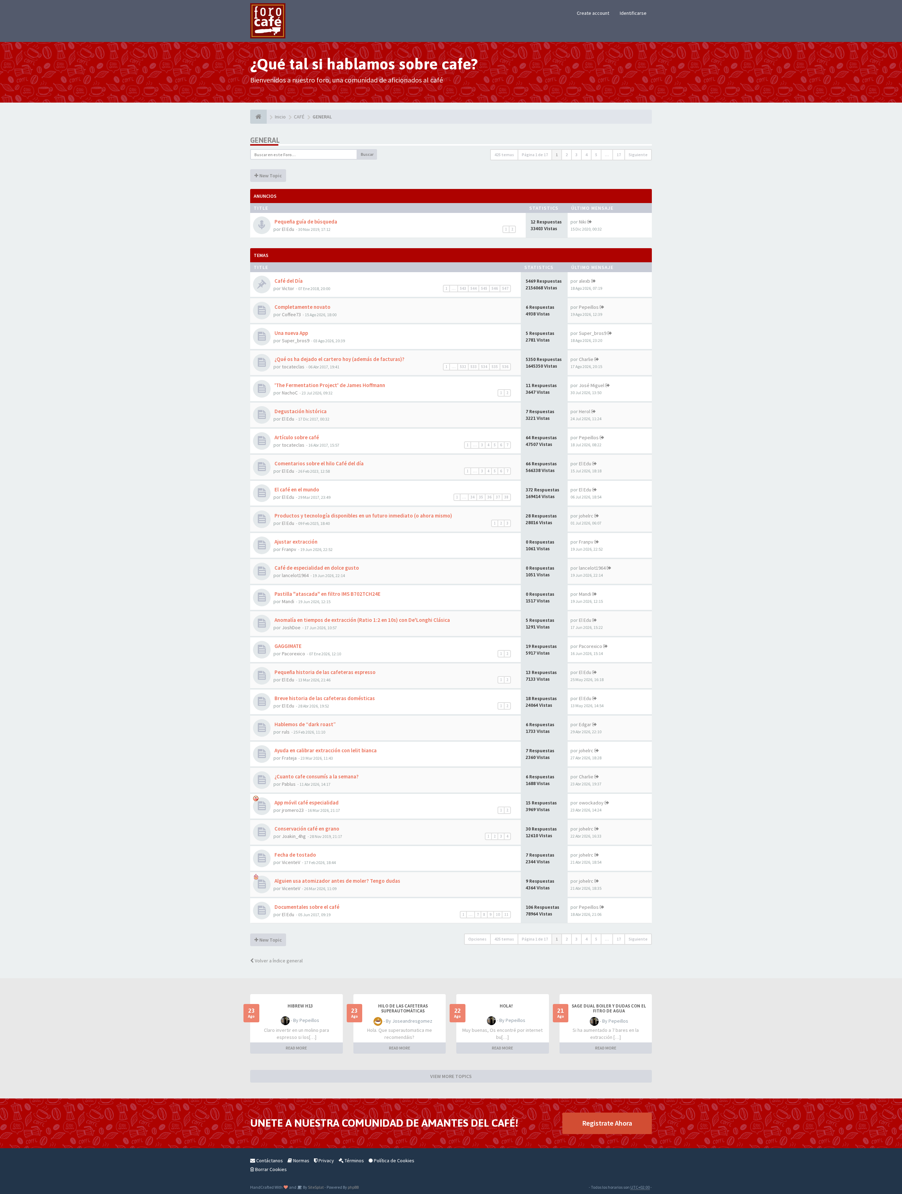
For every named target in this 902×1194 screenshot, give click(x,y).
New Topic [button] (270, 175)
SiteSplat (315, 1187)
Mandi (288, 601)
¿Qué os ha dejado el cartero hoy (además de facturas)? (338, 359)
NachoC (290, 393)
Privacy (325, 1160)
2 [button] (567, 154)
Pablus (289, 784)
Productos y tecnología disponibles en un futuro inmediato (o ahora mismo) (362, 515)
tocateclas (293, 366)
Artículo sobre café (296, 437)
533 (473, 366)
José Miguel (591, 385)
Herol (584, 411)
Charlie (586, 359)
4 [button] (586, 154)
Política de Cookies (393, 1160)
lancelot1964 (295, 575)
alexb (584, 281)
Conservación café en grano (306, 828)
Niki (582, 222)
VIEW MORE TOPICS (451, 1076)
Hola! (506, 1006)
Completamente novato (301, 307)
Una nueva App (290, 333)
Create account (593, 13)
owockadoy (591, 803)
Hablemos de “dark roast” (304, 724)
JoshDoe (291, 627)
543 (463, 288)
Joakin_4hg (294, 836)
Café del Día (288, 280)
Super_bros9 (295, 340)
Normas (300, 1160)
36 (489, 497)
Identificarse (633, 13)
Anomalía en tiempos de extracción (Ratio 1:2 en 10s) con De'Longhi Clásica (361, 620)
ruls (286, 732)
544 (473, 288)
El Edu (288, 229)
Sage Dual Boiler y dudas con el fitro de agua (609, 1009)
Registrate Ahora (607, 1123)
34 (472, 497)
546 (495, 288)
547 (505, 288)
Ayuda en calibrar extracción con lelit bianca (325, 750)
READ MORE (296, 1048)
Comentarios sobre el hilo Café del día (318, 463)
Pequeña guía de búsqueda (305, 221)
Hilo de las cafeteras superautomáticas (403, 1009)
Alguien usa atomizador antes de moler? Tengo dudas (336, 880)
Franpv (289, 549)
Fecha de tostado (294, 854)
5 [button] (596, 154)
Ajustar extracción (295, 541)
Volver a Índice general (278, 960)
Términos (354, 1160)
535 (495, 366)
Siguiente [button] (638, 154)
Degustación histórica (300, 411)
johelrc (586, 516)
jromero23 (293, 810)
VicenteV (291, 862)
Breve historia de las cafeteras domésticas (324, 698)
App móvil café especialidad (306, 802)
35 (481, 497)
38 (506, 497)
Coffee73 (291, 314)
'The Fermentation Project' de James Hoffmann (329, 385)
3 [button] (576, 154)
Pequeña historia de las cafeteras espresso (324, 672)
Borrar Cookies (270, 1169)
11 (506, 914)
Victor (288, 288)
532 (463, 366)
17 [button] (619, 154)
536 (505, 366)
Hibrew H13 (300, 1006)
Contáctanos (269, 1160)
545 (484, 288)
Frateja (289, 758)
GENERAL (265, 140)
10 (498, 914)
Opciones (477, 939)
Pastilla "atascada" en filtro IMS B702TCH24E (327, 593)
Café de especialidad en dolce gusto (316, 567)
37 (498, 497)
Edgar (585, 724)
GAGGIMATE (287, 646)
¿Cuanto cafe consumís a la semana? (316, 776)
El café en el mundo (296, 489)
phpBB (353, 1187)
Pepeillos (589, 307)
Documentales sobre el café (306, 907)
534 (484, 366)
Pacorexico (293, 653)
